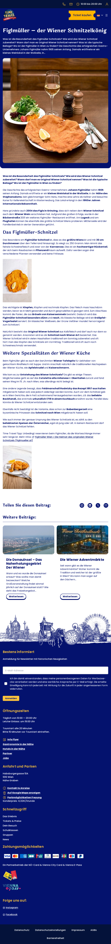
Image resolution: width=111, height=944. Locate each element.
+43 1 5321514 (64, 4)
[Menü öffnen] (106, 15)
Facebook (11, 914)
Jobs (6, 758)
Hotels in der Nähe (14, 749)
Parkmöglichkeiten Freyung (24, 797)
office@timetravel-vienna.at (71, 4)
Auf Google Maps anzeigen (23, 792)
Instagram (12, 907)
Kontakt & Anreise (18, 788)
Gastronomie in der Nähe (18, 744)
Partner (7, 753)
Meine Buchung (106, 4)
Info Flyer (13, 739)
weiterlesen (17, 597)
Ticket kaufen (82, 15)
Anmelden (11, 698)
